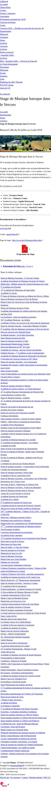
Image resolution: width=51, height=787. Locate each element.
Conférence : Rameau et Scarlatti (13, 661)
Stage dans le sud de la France (12, 541)
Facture (3, 73)
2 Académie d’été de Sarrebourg (13, 586)
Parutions (3, 76)
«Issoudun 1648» (7, 55)
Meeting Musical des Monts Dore (14, 619)
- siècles (6, 85)
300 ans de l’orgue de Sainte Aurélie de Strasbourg (20, 508)
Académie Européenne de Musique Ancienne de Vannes (23, 281)
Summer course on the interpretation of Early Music (21, 428)
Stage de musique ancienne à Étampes (15, 431)
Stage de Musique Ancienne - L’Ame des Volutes (20, 278)
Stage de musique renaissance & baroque (17, 610)
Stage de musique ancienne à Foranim (15, 607)
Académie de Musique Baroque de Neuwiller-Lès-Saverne (23, 356)
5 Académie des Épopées (11, 287)
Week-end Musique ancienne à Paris (15, 308)
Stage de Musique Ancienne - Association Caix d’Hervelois (24, 478)
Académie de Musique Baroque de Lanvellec (18, 440)
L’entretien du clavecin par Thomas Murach (18, 464)
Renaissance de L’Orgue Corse (13, 481)
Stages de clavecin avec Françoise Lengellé (17, 413)
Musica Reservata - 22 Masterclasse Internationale (20, 580)
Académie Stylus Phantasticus (12, 425)
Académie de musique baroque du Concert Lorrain (20, 676)
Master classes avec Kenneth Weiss (14, 730)
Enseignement (5, 31)
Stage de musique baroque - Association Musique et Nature (24, 326)
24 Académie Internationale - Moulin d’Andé (18, 649)
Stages (2, 40)
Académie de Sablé (8, 446)
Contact (3, 10)
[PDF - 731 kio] (25, 249)
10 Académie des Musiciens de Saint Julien (18, 290)
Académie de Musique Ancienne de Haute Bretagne (21, 655)
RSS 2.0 (47, 777)
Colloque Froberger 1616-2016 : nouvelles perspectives (22, 574)
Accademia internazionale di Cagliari (15, 646)
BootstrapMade (16, 765)
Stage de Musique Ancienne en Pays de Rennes (19, 299)
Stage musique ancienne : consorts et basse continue (21, 419)
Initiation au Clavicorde (10, 562)
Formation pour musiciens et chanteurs (16, 520)
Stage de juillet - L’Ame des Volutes (15, 547)
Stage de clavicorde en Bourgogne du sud (17, 407)
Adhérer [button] (3, 1)
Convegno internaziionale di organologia (16, 532)
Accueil (3, 4)
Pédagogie (4, 34)
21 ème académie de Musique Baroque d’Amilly (19, 592)
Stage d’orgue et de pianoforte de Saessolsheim (19, 449)
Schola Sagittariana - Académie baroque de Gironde (21, 589)
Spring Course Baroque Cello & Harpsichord (18, 736)
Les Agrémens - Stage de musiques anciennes (18, 317)
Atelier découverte (8, 652)
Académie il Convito (9, 293)
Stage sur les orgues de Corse (12, 697)
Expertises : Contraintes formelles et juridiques (19, 712)
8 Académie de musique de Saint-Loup (16, 502)
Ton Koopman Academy (10, 529)
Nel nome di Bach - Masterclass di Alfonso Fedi (19, 484)
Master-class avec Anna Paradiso (13, 559)
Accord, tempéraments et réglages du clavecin (18, 739)
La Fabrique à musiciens (10, 706)
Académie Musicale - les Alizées (15, 320)
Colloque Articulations (9, 416)
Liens (2, 79)
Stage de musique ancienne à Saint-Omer (17, 473)
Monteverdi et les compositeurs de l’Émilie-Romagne (21, 523)
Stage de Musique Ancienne (12, 556)
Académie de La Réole (10, 499)
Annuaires (4, 37)
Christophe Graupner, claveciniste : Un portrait (19, 742)
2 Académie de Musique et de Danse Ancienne (19, 709)
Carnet (2, 25)
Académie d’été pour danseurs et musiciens (17, 625)
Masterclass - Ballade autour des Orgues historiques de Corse (24, 284)
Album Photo (5, 7)
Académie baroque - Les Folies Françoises (17, 335)
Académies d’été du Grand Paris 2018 (15, 475)
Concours (4, 46)
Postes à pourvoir (6, 52)
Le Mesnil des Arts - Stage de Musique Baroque (19, 724)
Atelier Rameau (7, 640)
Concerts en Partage (8, 22)
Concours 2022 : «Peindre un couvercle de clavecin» (21, 28)
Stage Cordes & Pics (9, 616)
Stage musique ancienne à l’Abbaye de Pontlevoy (20, 721)
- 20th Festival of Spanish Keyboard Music (21, 422)
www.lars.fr (4, 228)
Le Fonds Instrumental (9, 64)
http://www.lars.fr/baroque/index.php (26, 240)
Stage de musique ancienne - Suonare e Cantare (19, 583)
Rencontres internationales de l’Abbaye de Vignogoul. (22, 694)
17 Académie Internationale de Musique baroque (21, 526)
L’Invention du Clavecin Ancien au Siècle (19, 359)
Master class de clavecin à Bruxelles (15, 631)
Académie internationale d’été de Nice (15, 595)
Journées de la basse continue (12, 410)
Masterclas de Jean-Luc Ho (11, 553)
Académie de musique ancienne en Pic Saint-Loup (20, 577)
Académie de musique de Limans (14, 628)
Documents (4, 67)
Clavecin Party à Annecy (10, 377)
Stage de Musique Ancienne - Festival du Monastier (21, 487)
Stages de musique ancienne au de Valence (20, 715)
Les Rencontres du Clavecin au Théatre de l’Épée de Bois (23, 613)
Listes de (5, 88)
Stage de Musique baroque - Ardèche (15, 398)
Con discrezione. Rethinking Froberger (16, 565)
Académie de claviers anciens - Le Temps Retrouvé (21, 389)
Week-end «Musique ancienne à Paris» (16, 517)
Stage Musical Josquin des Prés (13, 338)
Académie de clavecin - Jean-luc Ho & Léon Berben (21, 350)
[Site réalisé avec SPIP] (4, 784)
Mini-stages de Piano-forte (11, 544)
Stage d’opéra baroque (9, 371)
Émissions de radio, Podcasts (11, 82)
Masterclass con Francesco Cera (13, 601)
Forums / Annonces (7, 13)
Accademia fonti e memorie (11, 535)
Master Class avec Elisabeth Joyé (13, 679)
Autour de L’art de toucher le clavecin (15, 493)
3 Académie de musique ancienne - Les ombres (19, 443)
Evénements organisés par (13, 19)
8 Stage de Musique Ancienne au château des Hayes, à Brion (25, 296)
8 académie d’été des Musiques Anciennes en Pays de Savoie (25, 329)
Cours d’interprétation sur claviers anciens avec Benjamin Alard (25, 374)
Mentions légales (35, 777)
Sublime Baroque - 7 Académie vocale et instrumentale (22, 353)
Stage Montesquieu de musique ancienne (16, 685)
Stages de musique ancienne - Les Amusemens (19, 362)
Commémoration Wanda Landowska (15, 751)
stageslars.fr (11, 234)
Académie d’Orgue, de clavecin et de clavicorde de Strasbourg (25, 323)
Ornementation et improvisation (13, 658)
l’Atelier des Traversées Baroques (14, 470)
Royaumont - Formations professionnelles (17, 673)
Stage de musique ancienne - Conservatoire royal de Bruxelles (25, 467)
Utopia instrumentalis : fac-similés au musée (18, 748)
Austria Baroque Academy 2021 (13, 395)
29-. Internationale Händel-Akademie (15, 637)
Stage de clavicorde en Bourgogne (14, 643)
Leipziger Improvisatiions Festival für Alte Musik (20, 604)
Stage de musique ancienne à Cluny (14, 341)
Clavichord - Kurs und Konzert (13, 727)
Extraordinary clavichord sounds (13, 682)
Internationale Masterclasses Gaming (15, 344)
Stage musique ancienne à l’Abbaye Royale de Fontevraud (23, 718)
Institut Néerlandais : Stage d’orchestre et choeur (19, 670)
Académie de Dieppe (9, 703)
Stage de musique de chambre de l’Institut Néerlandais (22, 745)
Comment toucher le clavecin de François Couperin (21, 505)
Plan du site (4, 777)
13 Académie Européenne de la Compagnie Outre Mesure (23, 538)
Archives (3, 43)
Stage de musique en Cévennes (13, 550)
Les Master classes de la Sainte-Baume (16, 622)
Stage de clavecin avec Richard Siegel (15, 332)
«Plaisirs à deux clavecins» (11, 700)
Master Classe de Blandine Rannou (14, 598)
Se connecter (5, 94)
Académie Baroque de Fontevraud (14, 496)
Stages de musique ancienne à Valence (16, 386)
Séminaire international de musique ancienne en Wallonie (23, 733)
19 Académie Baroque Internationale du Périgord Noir (22, 392)
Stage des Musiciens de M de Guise (15, 347)
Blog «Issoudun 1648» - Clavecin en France (17, 61)
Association (4, 16)
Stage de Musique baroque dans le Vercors (17, 490)
